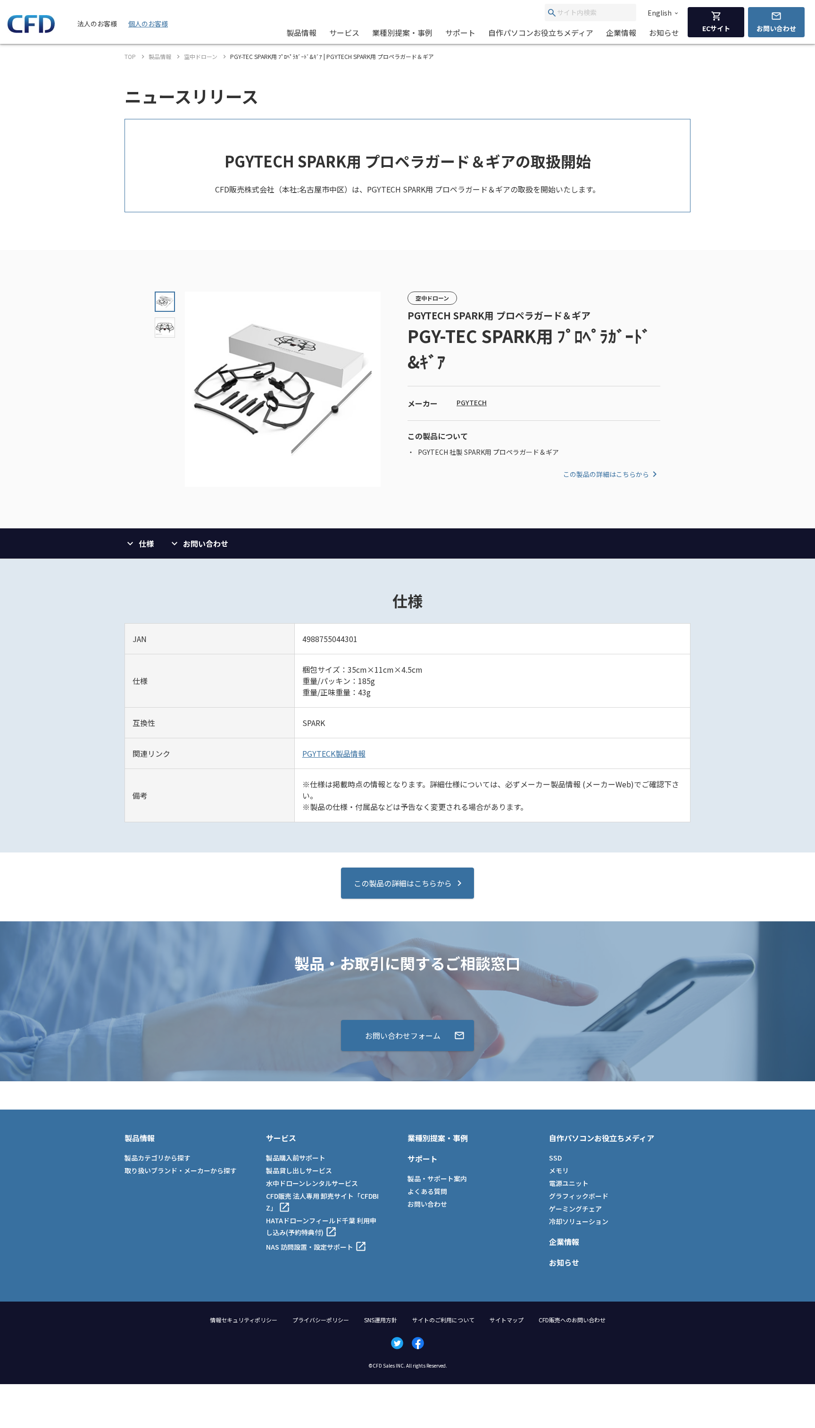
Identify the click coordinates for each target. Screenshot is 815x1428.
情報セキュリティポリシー (243, 1320)
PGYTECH (472, 402)
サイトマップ (507, 1320)
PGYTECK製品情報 (334, 753)
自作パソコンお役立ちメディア (540, 32)
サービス (344, 32)
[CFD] (31, 30)
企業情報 (621, 32)
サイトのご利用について (443, 1320)
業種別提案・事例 (402, 32)
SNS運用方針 (380, 1320)
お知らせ (664, 32)
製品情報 (301, 32)
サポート (460, 32)
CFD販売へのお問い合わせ (572, 1320)
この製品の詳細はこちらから (606, 474)
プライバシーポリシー (320, 1320)
